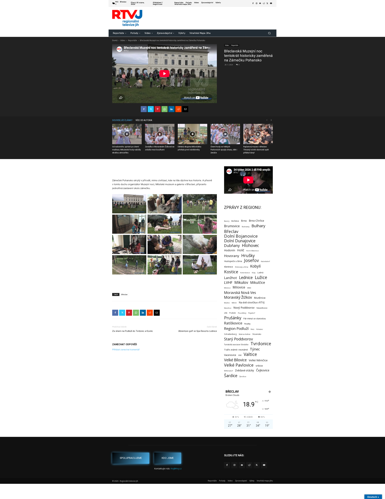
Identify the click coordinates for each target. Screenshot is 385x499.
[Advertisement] (164, 170)
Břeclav (124, 294)
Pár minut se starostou (254, 318)
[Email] (185, 109)
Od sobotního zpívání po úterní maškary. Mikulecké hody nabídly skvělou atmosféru (126, 150)
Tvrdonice (261, 343)
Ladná (260, 272)
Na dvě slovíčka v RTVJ (252, 302)
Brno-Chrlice (256, 220)
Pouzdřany (242, 313)
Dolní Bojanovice (241, 236)
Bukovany (245, 227)
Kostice (231, 271)
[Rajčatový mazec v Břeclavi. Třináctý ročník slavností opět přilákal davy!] (258, 134)
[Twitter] (267, 3)
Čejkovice (262, 370)
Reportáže (132, 40)
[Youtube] (271, 3)
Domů (114, 40)
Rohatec (259, 329)
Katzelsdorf (265, 261)
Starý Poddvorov (238, 339)
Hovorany (231, 255)
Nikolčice (227, 308)
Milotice (227, 288)
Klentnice (228, 266)
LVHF (228, 282)
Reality (247, 323)
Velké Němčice (258, 360)
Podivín (232, 313)
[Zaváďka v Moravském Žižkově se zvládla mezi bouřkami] (159, 134)
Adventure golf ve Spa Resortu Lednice (197, 331)
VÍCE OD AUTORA (144, 120)
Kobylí (255, 266)
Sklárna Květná (244, 334)
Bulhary (258, 225)
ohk (225, 313)
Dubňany (232, 245)
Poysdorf (251, 313)
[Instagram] (256, 3)
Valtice (250, 354)
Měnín (234, 303)
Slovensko (256, 334)
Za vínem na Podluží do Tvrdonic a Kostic (132, 331)
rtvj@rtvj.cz (176, 468)
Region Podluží (236, 328)
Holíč (240, 250)
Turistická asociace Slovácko (236, 344)
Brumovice (232, 226)
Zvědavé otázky (244, 370)
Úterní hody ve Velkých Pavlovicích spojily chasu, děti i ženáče (224, 150)
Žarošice (242, 376)
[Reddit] (264, 3)
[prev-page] (266, 120)
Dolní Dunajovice (240, 240)
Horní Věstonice (252, 251)
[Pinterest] (158, 109)
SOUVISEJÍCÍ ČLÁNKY (122, 120)
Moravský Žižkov (238, 297)
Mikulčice (257, 282)
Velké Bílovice (235, 359)
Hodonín (229, 250)
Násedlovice (262, 308)
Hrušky (248, 255)
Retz (252, 329)
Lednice (246, 277)
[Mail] (260, 3)
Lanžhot (230, 277)
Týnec (255, 349)
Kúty (253, 273)
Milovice (239, 287)
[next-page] (271, 120)
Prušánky (232, 317)
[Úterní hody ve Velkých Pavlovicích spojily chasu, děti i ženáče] (225, 134)
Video (122, 40)
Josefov (251, 260)
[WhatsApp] (165, 109)
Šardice (230, 375)
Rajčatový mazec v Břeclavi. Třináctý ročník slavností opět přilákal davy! (256, 150)
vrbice (259, 365)
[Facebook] (253, 3)
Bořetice (235, 221)
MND (249, 288)
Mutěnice (259, 297)
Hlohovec (250, 245)
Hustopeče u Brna (233, 261)
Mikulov (241, 282)
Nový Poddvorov (243, 307)
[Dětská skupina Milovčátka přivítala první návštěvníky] (192, 134)
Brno (244, 220)
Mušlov (227, 303)
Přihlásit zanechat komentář (126, 349)
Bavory (226, 221)
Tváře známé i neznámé (236, 349)
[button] (269, 33)
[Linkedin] (171, 109)
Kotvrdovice (245, 273)
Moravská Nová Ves (240, 292)
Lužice (261, 277)
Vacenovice (230, 355)
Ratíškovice (233, 323)
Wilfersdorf (228, 371)
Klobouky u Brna (241, 267)
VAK (240, 355)
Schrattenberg (230, 334)
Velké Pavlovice (239, 365)
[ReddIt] (178, 109)
